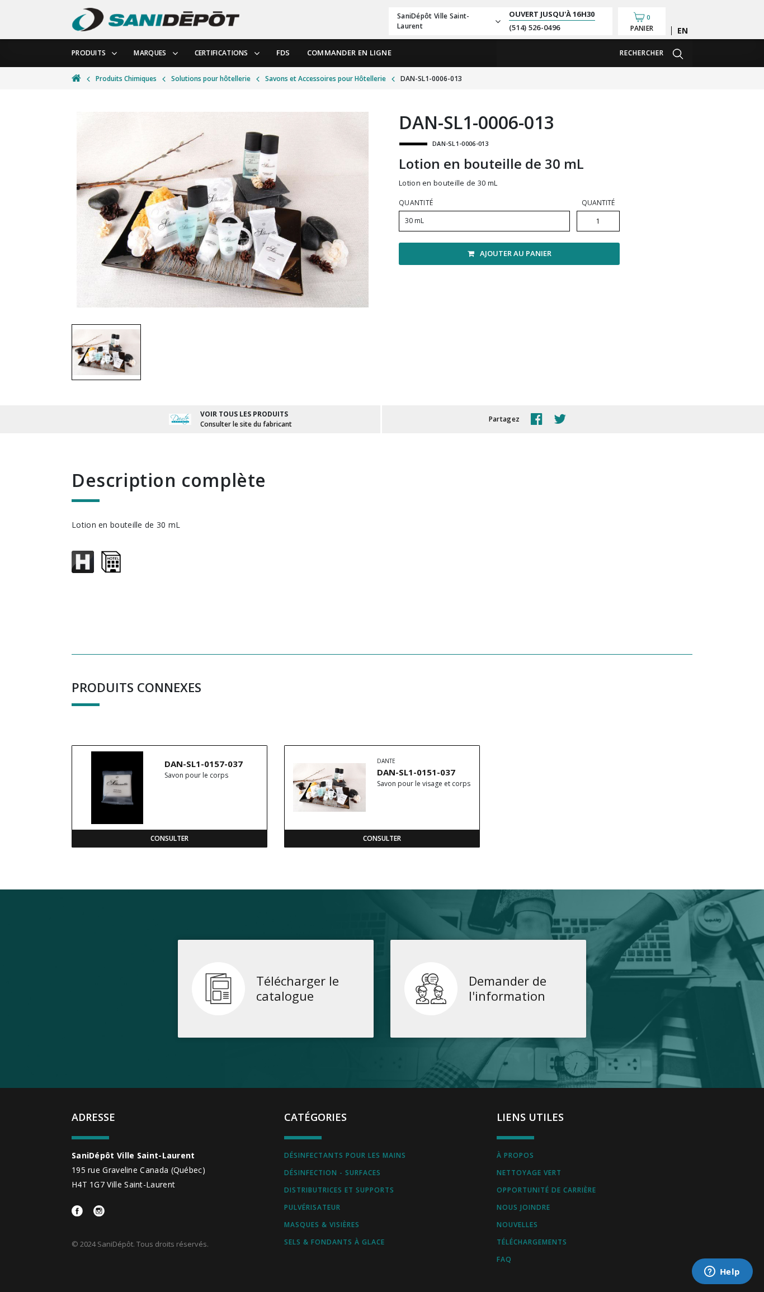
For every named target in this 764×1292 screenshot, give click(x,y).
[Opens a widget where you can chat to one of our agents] (722, 1272)
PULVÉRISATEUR (312, 1207)
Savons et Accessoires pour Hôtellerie (325, 78)
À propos (515, 1155)
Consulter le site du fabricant (246, 424)
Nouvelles (517, 1224)
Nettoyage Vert (529, 1172)
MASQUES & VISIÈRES (322, 1224)
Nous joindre (523, 1207)
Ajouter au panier (515, 253)
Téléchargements (532, 1242)
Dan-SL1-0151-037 (416, 772)
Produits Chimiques (126, 78)
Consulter (169, 838)
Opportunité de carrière (546, 1190)
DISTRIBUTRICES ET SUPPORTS (339, 1190)
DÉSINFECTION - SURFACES (332, 1172)
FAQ (504, 1259)
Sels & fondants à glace (334, 1242)
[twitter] (563, 419)
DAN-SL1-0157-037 (203, 763)
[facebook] (539, 419)
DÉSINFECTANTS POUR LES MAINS (345, 1155)
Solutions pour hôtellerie (211, 78)
